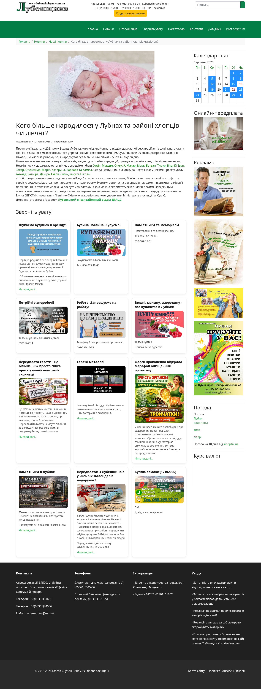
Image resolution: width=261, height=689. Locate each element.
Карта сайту (196, 671)
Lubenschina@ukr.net (155, 3)
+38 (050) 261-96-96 (102, 3)
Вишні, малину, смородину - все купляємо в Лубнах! (158, 304)
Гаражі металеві (90, 362)
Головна (92, 29)
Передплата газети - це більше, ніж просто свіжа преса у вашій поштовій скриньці (40, 368)
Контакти (196, 29)
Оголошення (128, 29)
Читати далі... (28, 289)
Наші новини (23, 141)
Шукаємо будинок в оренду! (42, 225)
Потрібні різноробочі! (36, 302)
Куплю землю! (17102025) (155, 472)
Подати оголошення (130, 13)
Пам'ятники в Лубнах (37, 472)
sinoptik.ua (231, 444)
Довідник (214, 29)
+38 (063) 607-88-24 (128, 3)
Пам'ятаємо (176, 29)
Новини (108, 29)
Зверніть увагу (153, 29)
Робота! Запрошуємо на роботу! (96, 304)
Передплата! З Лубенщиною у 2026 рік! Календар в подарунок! (100, 476)
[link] (90, 200)
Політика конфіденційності (226, 671)
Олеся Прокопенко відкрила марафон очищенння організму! (158, 366)
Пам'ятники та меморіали (157, 225)
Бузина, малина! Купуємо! (98, 225)
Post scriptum (235, 29)
